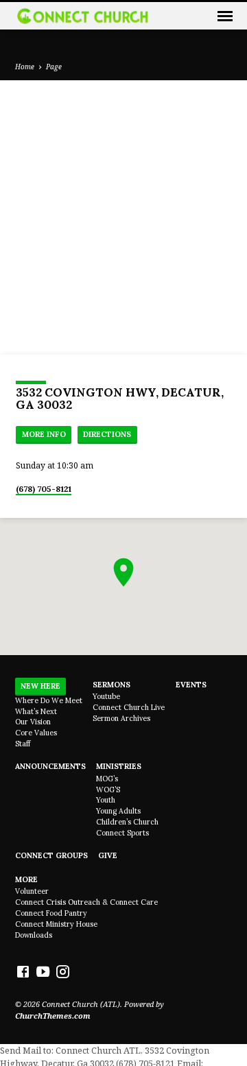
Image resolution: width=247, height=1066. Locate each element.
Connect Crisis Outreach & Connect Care (86, 902)
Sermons (111, 684)
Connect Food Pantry (51, 913)
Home (24, 66)
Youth (105, 800)
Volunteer (32, 891)
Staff (22, 743)
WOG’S (108, 789)
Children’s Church (127, 822)
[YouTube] (43, 971)
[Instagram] (63, 971)
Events (191, 684)
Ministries (118, 766)
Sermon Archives (121, 718)
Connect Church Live (129, 707)
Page (54, 66)
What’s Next (36, 711)
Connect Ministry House (56, 924)
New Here (40, 686)
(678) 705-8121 (43, 489)
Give (107, 855)
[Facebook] (23, 971)
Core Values (36, 732)
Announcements (50, 766)
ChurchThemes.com (53, 1015)
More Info (44, 434)
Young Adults (118, 811)
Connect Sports (122, 833)
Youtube (106, 696)
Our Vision (33, 721)
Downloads (33, 935)
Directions (107, 434)
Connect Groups (51, 855)
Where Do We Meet (48, 700)
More (26, 879)
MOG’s (107, 778)
